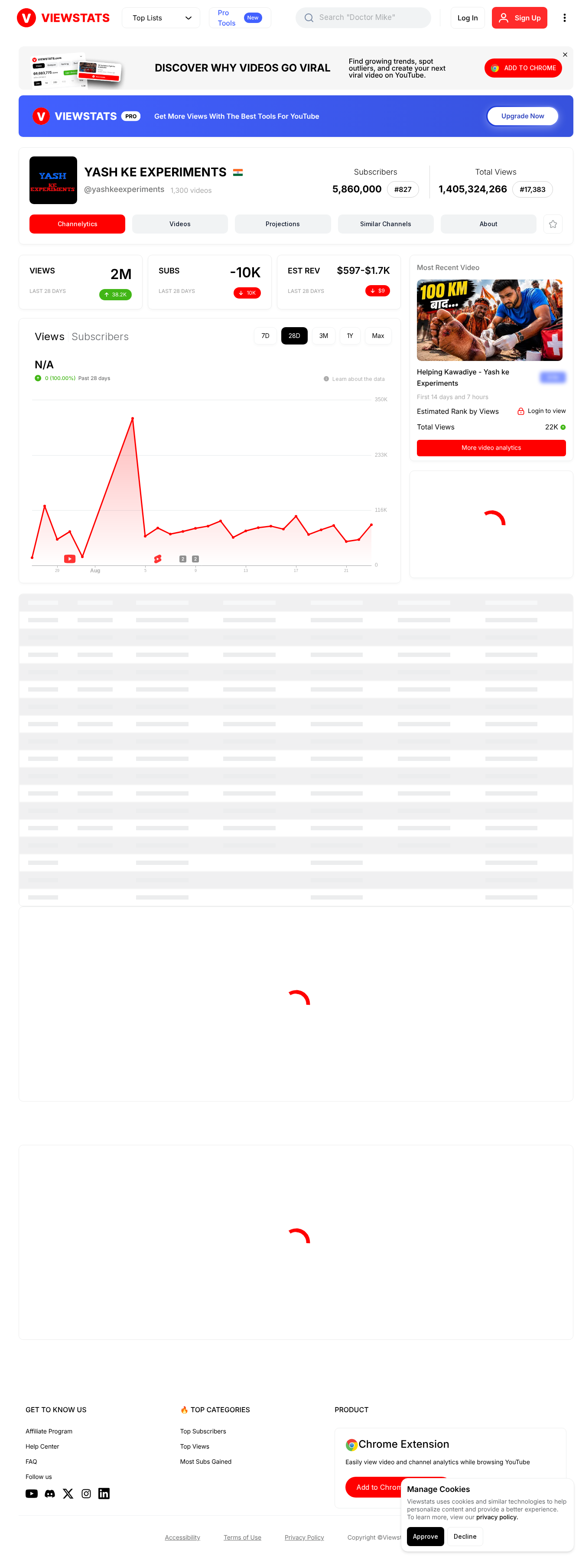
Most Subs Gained (206, 1462)
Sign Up (528, 17)
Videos (180, 223)
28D (294, 335)
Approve (425, 1536)
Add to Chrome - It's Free (398, 1487)
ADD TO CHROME (530, 67)
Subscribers (100, 336)
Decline (465, 1536)
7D (265, 335)
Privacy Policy (304, 1537)
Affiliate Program (49, 1431)
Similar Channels (385, 223)
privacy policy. (497, 1517)
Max (378, 335)
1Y (350, 335)
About (489, 223)
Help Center (42, 1446)
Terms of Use (242, 1537)
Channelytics (78, 223)
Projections (283, 223)
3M (323, 335)
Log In (468, 17)
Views (50, 336)
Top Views (194, 1446)
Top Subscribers (203, 1431)
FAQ (31, 1462)
